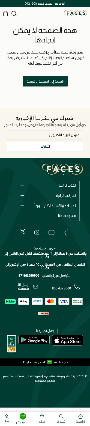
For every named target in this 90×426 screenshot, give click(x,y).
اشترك (45, 146)
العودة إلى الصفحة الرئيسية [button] (45, 81)
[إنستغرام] (36, 232)
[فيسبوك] (66, 232)
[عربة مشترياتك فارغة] (5, 13)
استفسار (23, 288)
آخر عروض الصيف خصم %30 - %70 (45, 3)
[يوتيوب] (51, 232)
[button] (44, 362)
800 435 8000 (61, 288)
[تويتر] (23, 231)
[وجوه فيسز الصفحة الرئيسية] (75, 13)
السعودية (39, 362)
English (28, 362)
